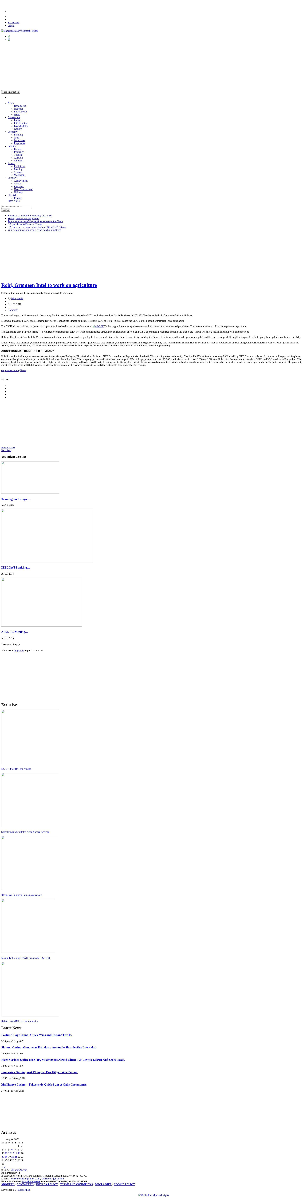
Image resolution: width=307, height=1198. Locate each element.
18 (6, 1156)
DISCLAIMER (103, 1184)
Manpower (19, 140)
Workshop (19, 175)
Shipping (18, 160)
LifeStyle (12, 195)
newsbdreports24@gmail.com (25, 1178)
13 (12, 1153)
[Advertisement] (153, 66)
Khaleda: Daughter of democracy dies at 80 (29, 215)
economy (15, 370)
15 (19, 1153)
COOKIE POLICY (124, 1184)
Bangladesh (20, 105)
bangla (11, 25)
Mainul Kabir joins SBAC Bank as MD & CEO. (26, 958)
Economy (12, 131)
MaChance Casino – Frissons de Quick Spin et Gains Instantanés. (44, 1084)
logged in (19, 650)
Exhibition (19, 166)
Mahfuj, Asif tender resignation (23, 218)
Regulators (19, 143)
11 (6, 1153)
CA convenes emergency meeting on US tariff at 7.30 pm (37, 227)
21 (16, 1156)
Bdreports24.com (18, 1170)
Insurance (19, 152)
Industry (12, 146)
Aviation (18, 157)
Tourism (18, 154)
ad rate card (13, 22)
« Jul (3, 1167)
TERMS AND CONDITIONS (76, 1184)
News (11, 103)
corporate (6, 370)
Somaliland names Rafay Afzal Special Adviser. (25, 832)
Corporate (13, 310)
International (20, 111)
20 (12, 1156)
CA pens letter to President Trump (25, 224)
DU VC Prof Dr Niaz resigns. (16, 769)
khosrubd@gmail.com (52, 1178)
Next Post (6, 450)
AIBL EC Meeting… (14, 631)
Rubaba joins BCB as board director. (19, 1021)
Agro (16, 137)
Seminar (18, 172)
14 (16, 1153)
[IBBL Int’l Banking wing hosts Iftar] (47, 561)
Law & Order (21, 126)
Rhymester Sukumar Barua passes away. (21, 895)
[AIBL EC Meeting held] (41, 625)
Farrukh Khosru (31, 1181)
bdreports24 (17, 298)
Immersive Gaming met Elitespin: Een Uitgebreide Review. (39, 1072)
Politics (17, 120)
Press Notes (14, 200)
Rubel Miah (23, 1189)
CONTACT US (25, 1184)
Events (11, 163)
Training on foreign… (15, 499)
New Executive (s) (23, 189)
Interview (19, 186)
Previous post (8, 447)
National (18, 108)
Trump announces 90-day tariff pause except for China (35, 221)
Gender (18, 128)
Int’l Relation (20, 123)
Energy (17, 149)
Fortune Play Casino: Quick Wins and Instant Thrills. (36, 1035)
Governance (14, 117)
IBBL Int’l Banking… (15, 567)
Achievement (21, 180)
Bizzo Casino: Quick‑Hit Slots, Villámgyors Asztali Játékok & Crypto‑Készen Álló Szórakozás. (63, 1059)
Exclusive (13, 177)
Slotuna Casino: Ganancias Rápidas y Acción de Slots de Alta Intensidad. (49, 1047)
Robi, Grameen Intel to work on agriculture (49, 285)
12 (9, 1153)
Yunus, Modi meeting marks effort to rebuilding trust (34, 230)
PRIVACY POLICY (47, 1184)
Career (17, 183)
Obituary (18, 192)
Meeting (18, 169)
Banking (18, 134)
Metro (17, 114)
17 (3, 1156)
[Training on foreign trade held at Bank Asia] (30, 492)
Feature (18, 198)
